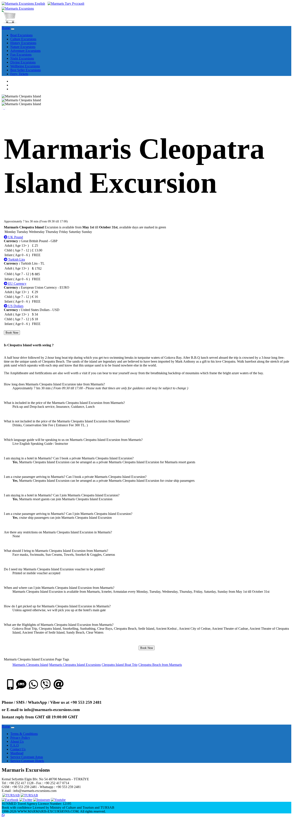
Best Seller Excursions (25, 70)
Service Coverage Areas (26, 757)
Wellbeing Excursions (25, 66)
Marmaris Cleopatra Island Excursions (75, 665)
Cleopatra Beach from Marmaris (160, 665)
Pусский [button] (77, 3)
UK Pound (15, 237)
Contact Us (18, 749)
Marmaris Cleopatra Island (30, 665)
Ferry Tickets (19, 74)
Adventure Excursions (25, 50)
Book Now (12, 332)
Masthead (16, 753)
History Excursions (23, 43)
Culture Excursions (23, 39)
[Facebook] (10, 800)
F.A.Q (14, 745)
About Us (17, 741)
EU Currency (16, 283)
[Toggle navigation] (12, 29)
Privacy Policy (20, 737)
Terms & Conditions (24, 734)
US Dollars (15, 306)
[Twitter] (25, 800)
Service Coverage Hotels (27, 761)
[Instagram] (41, 800)
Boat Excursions (21, 35)
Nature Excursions (22, 47)
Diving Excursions (23, 62)
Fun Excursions (21, 54)
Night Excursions (22, 58)
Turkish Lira (16, 259)
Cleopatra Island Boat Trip (119, 665)
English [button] (39, 3)
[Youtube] (58, 800)
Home (6, 28)
